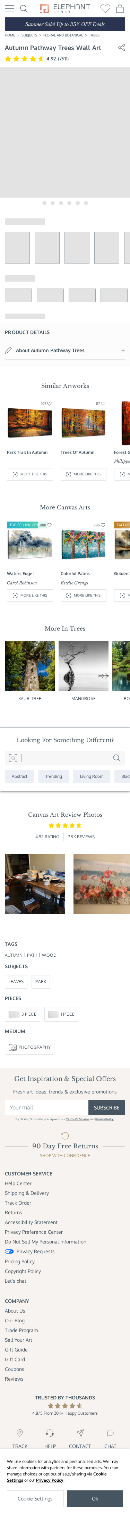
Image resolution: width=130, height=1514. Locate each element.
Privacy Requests (36, 1251)
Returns (13, 1212)
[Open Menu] (9, 8)
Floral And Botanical (63, 35)
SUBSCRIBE (107, 1107)
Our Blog (15, 1320)
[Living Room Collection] (91, 776)
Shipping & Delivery (27, 1193)
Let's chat (15, 1281)
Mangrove (83, 698)
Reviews (14, 1379)
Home (10, 35)
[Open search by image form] (13, 758)
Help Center (18, 1183)
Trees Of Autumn (77, 452)
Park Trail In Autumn (27, 452)
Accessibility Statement (31, 1222)
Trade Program (21, 1330)
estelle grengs (74, 582)
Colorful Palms (75, 573)
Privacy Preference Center (34, 1232)
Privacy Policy (49, 1480)
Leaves (16, 981)
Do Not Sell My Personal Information (45, 1242)
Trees (94, 35)
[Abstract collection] (19, 776)
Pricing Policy (20, 1261)
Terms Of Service (77, 1119)
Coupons (14, 1369)
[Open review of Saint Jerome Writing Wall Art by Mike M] (35, 884)
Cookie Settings (35, 1498)
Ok (95, 1498)
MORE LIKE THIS (33, 474)
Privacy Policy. (104, 1119)
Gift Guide (16, 1350)
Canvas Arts (73, 507)
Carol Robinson (22, 582)
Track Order (18, 1203)
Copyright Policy (23, 1271)
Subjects (29, 35)
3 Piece (28, 1014)
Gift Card (15, 1359)
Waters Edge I (21, 573)
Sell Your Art (18, 1340)
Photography (35, 1047)
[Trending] (53, 776)
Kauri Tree (29, 698)
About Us (15, 1311)
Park (40, 981)
